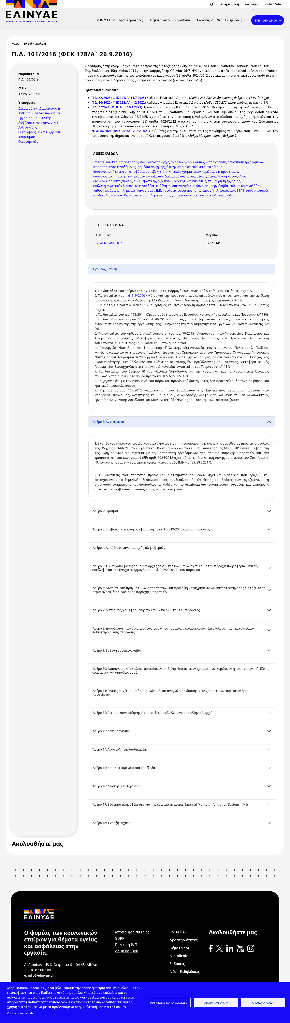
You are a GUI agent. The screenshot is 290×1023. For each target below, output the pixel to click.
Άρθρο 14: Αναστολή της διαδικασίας (120, 749)
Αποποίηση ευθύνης (132, 932)
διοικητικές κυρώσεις (190, 181)
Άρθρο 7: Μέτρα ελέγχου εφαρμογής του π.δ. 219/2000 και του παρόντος (146, 610)
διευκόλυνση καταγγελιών (227, 176)
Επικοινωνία (266, 20)
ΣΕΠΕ (240, 190)
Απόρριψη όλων (216, 1002)
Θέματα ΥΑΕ (158, 20)
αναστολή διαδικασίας (188, 162)
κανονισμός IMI (149, 190)
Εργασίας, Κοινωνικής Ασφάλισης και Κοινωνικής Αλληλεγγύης (38, 123)
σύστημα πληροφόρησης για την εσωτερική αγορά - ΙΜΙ (175, 195)
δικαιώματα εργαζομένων (153, 181)
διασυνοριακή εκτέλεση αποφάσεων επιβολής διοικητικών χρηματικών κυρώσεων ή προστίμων (165, 171)
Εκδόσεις (203, 20)
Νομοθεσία (182, 20)
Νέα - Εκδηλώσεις (229, 20)
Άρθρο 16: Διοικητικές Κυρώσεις (116, 786)
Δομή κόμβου (126, 951)
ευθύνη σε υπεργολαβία (173, 186)
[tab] (181, 340)
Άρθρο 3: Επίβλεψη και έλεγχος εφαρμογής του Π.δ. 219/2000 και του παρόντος (151, 529)
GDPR (119, 938)
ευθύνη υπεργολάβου (245, 186)
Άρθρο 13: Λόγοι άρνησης (111, 731)
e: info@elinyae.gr (39, 975)
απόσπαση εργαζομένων (246, 162)
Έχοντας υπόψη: (105, 269)
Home (15, 43)
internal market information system (120, 162)
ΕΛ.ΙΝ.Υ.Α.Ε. (104, 20)
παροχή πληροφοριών (218, 190)
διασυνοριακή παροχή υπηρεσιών (119, 176)
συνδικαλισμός (257, 190)
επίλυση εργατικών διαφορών (115, 186)
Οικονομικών (28, 141)
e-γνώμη (251, 4)
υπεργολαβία (229, 195)
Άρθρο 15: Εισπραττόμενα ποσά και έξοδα (123, 768)
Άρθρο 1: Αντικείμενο (108, 422)
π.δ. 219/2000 (135, 295)
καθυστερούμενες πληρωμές (114, 190)
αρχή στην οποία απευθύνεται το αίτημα (191, 167)
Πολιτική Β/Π (126, 944)
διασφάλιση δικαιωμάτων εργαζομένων (176, 176)
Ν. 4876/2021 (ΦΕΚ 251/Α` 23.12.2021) (121, 131)
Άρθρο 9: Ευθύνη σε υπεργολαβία (116, 650)
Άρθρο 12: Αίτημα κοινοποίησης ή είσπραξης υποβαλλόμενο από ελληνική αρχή (152, 712)
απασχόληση (216, 162)
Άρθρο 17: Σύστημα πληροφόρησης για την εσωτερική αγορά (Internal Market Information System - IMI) (170, 804)
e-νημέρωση (229, 4)
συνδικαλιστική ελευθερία (112, 195)
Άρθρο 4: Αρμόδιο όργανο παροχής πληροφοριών (128, 547)
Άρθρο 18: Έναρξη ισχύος (111, 823)
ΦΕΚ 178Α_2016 (111, 243)
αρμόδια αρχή (148, 167)
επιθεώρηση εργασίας (224, 181)
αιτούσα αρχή (158, 162)
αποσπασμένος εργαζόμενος (114, 167)
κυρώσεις (170, 190)
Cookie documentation (21, 1013)
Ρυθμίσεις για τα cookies (168, 1002)
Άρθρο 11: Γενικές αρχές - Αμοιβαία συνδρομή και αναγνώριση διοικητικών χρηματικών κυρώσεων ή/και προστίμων (171, 693)
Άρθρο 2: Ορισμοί (105, 511)
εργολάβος (147, 186)
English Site (272, 4)
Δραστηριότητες (131, 20)
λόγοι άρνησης (189, 190)
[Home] (33, 11)
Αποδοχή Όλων (263, 1002)
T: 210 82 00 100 (37, 970)
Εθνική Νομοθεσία (35, 43)
